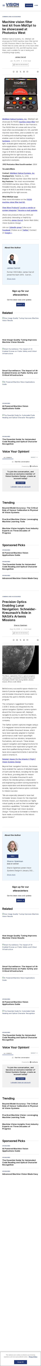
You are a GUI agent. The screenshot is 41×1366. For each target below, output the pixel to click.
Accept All (20, 1362)
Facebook (6, 230)
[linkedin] (17, 72)
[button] (3, 5)
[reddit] (24, 72)
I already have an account (21, 487)
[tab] (7, 457)
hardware (6, 141)
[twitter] (20, 72)
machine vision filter (27, 122)
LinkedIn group (15, 227)
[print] (38, 72)
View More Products (10, 208)
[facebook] (14, 72)
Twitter (25, 230)
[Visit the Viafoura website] (34, 466)
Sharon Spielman (20, 625)
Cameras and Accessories (11, 16)
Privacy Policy (33, 1357)
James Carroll (20, 57)
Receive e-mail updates (27, 210)
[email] (27, 72)
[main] (20, 1359)
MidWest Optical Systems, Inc (14, 119)
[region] (20, 462)
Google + (8, 233)
